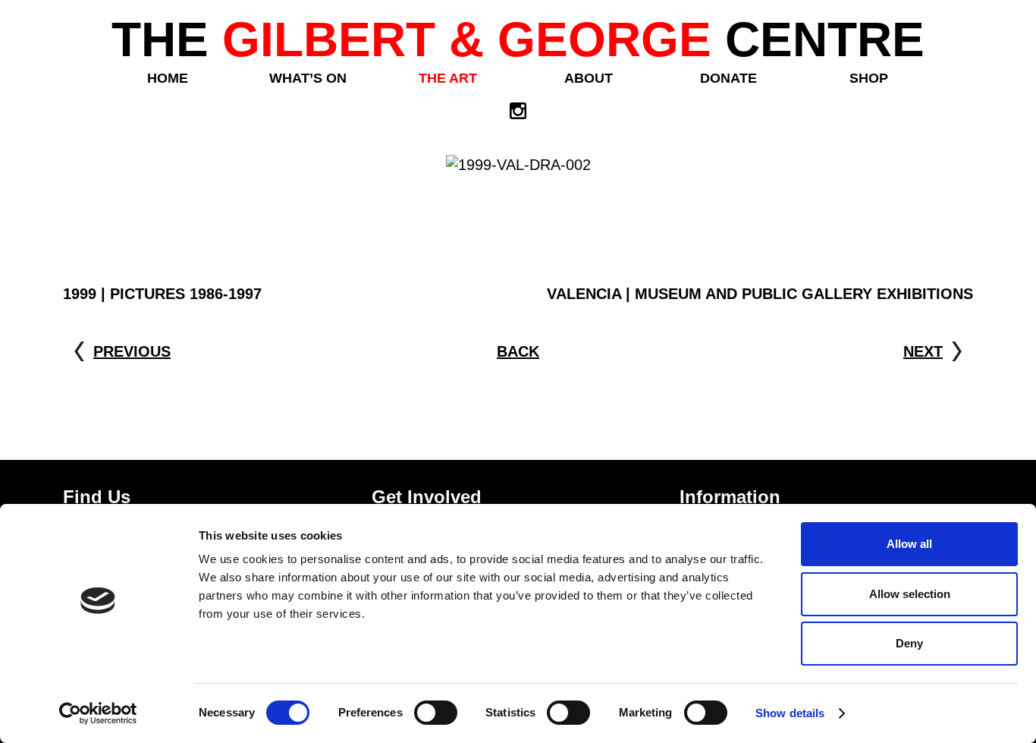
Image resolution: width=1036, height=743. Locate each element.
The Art (448, 78)
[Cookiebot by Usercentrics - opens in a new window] (98, 713)
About (588, 78)
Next (923, 351)
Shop (868, 78)
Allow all (909, 543)
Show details (789, 713)
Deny (909, 643)
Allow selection (909, 593)
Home (167, 78)
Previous (132, 351)
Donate (728, 78)
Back (518, 351)
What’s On (308, 78)
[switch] (435, 712)
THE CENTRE (518, 39)
